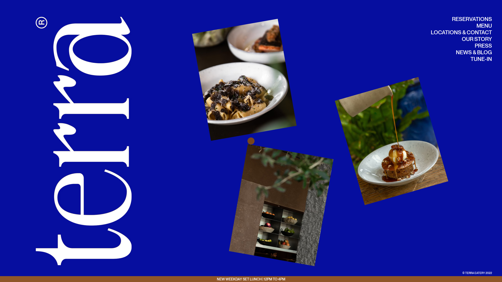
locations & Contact (461, 32)
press (483, 45)
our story (477, 39)
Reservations (472, 19)
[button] (208, 79)
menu (484, 25)
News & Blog (474, 52)
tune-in (481, 59)
